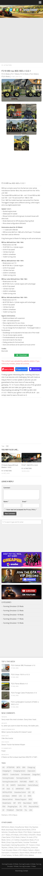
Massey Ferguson (20, 799)
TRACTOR (19, 810)
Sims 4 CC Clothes (13, 840)
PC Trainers (30, 845)
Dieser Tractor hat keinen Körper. (14, 745)
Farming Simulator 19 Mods (13, 615)
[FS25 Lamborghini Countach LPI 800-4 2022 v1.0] (6, 705)
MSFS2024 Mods (8, 827)
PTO (25, 806)
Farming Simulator (8, 778)
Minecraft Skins (35, 853)
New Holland (27, 803)
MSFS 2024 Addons (27, 855)
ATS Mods (14, 835)
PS (20, 806)
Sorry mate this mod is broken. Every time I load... (19, 719)
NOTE (35, 803)
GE (7, 785)
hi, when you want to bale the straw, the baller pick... (21, 726)
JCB (29, 792)
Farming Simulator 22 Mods (13, 611)
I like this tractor (7, 738)
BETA (18, 767)
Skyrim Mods (24, 853)
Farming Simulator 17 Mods (13, 619)
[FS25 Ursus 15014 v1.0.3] (6, 677)
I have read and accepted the (21, 510)
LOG (20, 796)
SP (3, 810)
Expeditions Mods (27, 840)
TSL (26, 810)
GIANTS (13, 785)
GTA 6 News (12, 815)
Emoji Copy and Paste (14, 842)
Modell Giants (6, 803)
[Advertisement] (21, 40)
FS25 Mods (15, 837)
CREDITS (5, 774)
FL (36, 782)
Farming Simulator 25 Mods (10, 864)
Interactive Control (20, 792)
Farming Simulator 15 (23, 778)
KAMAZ (14, 796)
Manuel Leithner (7, 799)
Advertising (18, 871)
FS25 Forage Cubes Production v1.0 (24, 693)
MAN (29, 796)
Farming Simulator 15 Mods (13, 623)
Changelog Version (19, 771)
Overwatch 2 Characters (10, 853)
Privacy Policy (31, 510)
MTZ (19, 803)
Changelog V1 (6, 771)
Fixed (3, 751)
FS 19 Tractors (7, 65)
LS (25, 796)
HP (3, 789)
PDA (3, 806)
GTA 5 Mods (22, 850)
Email (24, 501)
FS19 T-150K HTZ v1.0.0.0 (30, 465)
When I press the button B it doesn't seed (16, 732)
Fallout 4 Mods (33, 850)
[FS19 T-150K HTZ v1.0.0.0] (31, 457)
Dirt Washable (25, 774)
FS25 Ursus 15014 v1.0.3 (20, 674)
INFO (27, 789)
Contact (25, 871)
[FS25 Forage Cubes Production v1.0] (6, 695)
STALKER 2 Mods (35, 835)
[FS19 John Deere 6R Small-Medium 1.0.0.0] (11, 457)
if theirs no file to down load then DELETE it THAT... (20, 757)
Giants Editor (22, 785)
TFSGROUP (10, 810)
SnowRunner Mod (21, 827)
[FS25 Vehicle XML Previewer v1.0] (6, 668)
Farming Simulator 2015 (10, 782)
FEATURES (23, 782)
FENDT (31, 782)
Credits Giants (14, 774)
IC (12, 789)
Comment (7, 488)
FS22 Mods (28, 832)
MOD (30, 799)
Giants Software (33, 785)
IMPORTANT (20, 789)
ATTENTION (10, 767)
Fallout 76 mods (26, 837)
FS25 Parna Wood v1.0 (19, 684)
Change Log (31, 767)
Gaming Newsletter (18, 845)
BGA (23, 767)
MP (14, 803)
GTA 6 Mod (23, 835)
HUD (8, 789)
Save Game (6, 837)
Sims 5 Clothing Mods (22, 847)
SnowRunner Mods (15, 832)
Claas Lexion (31, 771)
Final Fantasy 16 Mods (10, 855)
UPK (30, 810)
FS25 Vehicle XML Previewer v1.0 (23, 665)
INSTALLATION (7, 792)
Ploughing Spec (12, 806)
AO (3, 767)
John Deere (6, 796)
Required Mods (33, 806)
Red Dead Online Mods (22, 830)
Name (6, 501)
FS (3, 785)
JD (33, 792)
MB (7, 446)
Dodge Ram (36, 774)
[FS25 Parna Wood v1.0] (6, 686)
